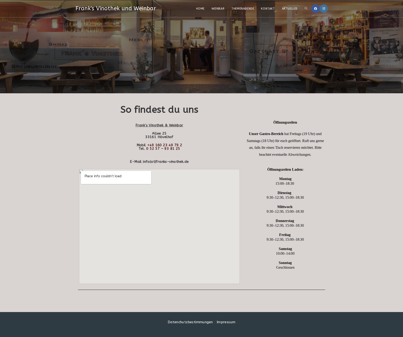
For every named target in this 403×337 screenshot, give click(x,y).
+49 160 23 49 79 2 (164, 145)
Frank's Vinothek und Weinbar (116, 8)
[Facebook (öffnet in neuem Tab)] (315, 8)
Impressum (226, 322)
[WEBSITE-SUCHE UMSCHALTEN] (306, 8)
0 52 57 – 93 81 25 (163, 148)
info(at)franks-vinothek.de (166, 162)
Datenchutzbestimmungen (190, 322)
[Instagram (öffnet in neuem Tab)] (324, 8)
